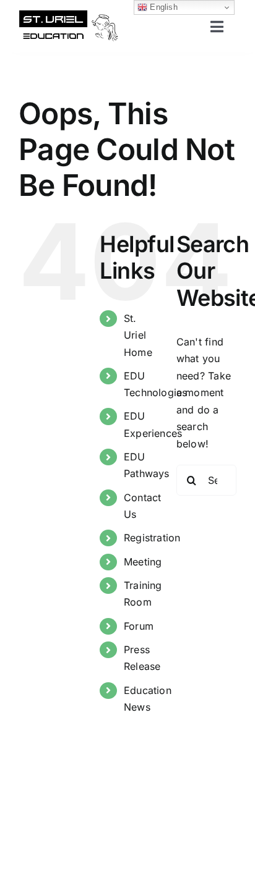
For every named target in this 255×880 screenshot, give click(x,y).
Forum (138, 626)
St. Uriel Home (138, 335)
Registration (152, 537)
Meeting (143, 562)
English (162, 7)
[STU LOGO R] (69, 14)
